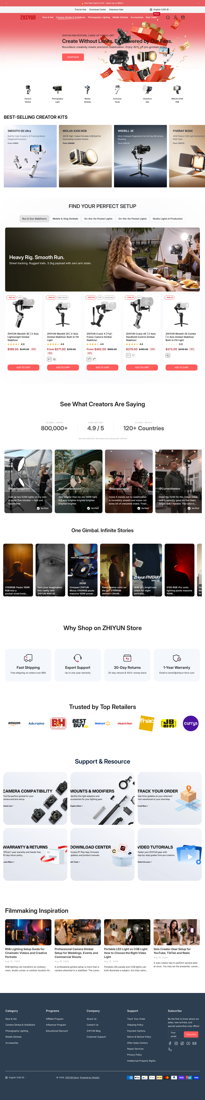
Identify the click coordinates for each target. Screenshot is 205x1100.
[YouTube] (188, 1043)
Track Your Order (136, 1018)
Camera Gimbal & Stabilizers (20, 1024)
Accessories (11, 1042)
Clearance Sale (116, 9)
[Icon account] (175, 17)
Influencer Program (56, 1024)
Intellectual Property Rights (141, 1060)
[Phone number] (170, 1049)
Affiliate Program (54, 1018)
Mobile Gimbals (13, 1036)
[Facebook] (170, 1043)
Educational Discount (57, 1030)
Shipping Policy (135, 1024)
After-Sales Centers (137, 1042)
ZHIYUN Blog (94, 1030)
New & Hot (11, 1018)
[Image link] (27, 94)
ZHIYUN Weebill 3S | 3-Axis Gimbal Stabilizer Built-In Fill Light (63, 336)
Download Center (97, 9)
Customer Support (96, 1036)
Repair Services (135, 1048)
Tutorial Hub (80, 9)
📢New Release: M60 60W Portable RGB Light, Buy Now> (102, 3)
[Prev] (6, 3)
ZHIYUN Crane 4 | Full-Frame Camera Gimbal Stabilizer (100, 336)
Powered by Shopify (89, 1077)
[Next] (198, 3)
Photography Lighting (16, 1030)
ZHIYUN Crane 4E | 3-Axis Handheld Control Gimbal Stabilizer (141, 336)
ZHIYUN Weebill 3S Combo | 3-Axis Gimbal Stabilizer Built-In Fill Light (181, 336)
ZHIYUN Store (72, 1077)
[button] (160, 9)
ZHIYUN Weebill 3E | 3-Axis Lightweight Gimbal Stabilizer (23, 336)
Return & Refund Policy (139, 1036)
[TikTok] (182, 1043)
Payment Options (136, 1030)
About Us (91, 1018)
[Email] (194, 1043)
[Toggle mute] (28, 591)
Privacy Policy (134, 1054)
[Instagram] (176, 1043)
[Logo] (28, 17)
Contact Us (92, 1024)
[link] (14, 723)
